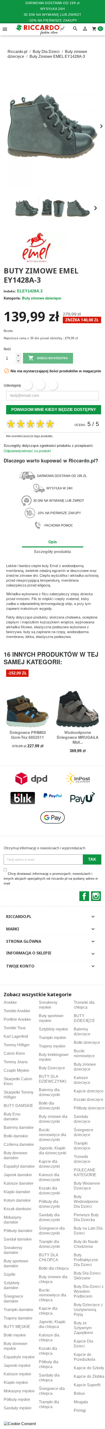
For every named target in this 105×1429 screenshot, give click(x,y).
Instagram (96, 896)
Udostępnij (27, 385)
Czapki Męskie (16, 1070)
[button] (9, 208)
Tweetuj (40, 385)
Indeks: (10, 291)
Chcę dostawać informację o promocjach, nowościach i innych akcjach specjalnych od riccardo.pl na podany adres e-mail (51, 878)
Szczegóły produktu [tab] (52, 552)
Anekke (10, 1002)
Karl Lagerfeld (16, 1036)
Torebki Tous (15, 1028)
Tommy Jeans (16, 1062)
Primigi (80, 1410)
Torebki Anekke (17, 1011)
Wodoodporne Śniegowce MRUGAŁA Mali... (78, 737)
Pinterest (53, 385)
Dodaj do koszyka (48, 358)
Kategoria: (12, 298)
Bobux (79, 1393)
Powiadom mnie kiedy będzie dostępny (53, 410)
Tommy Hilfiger (17, 1045)
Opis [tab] (52, 542)
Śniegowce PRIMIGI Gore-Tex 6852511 (28, 735)
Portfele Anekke (17, 1019)
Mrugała (81, 1402)
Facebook (84, 896)
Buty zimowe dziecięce (41, 298)
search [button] (75, 29)
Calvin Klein (14, 1053)
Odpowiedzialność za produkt (27, 450)
